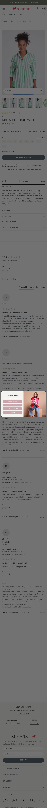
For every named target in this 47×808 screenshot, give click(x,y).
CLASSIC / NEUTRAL (12, 401)
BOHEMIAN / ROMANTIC (12, 408)
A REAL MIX (12, 412)
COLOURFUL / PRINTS (12, 405)
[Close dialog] (44, 393)
